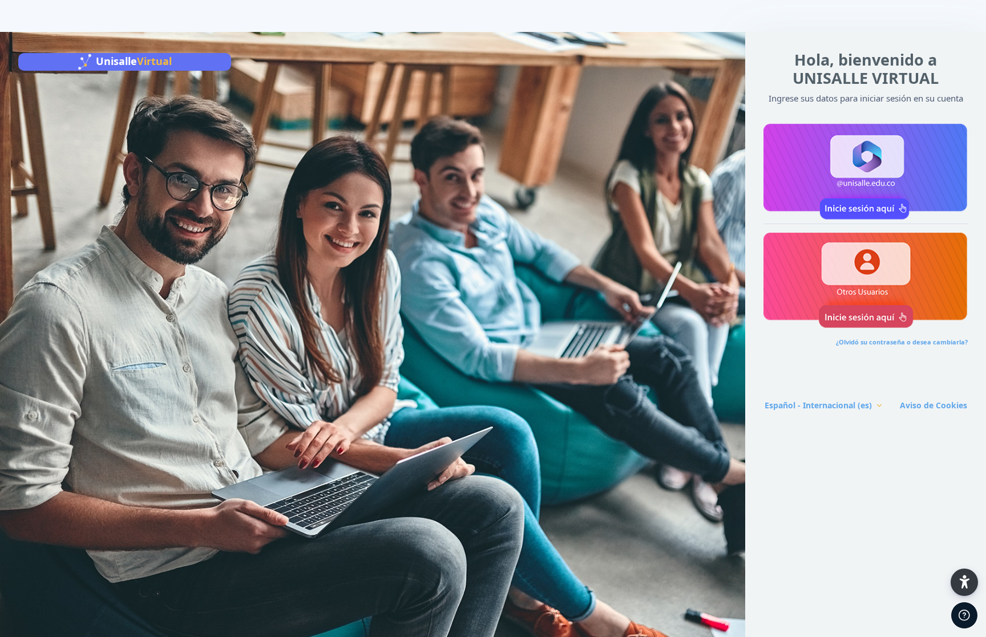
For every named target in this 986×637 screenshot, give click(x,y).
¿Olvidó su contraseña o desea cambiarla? (902, 342)
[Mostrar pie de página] (964, 615)
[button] (865, 169)
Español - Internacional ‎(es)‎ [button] (819, 405)
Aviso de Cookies (933, 405)
